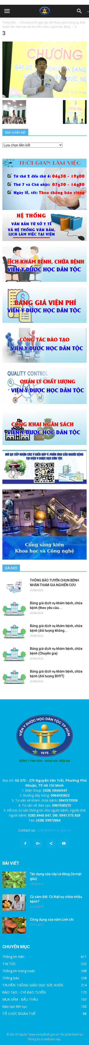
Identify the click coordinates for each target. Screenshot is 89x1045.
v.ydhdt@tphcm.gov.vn (54, 830)
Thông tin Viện (13, 956)
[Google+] (38, 843)
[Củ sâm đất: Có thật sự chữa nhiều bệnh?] (14, 902)
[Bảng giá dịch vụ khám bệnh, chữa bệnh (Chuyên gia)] (14, 654)
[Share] (51, 843)
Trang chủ (9, 22)
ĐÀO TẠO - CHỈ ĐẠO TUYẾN (24, 992)
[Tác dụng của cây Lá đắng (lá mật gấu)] (14, 880)
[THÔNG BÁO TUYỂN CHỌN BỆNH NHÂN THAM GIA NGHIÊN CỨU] (14, 586)
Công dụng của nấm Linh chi (52, 919)
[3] (44, 69)
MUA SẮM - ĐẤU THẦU (20, 999)
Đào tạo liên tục (14, 1006)
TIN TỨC (9, 963)
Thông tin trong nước (18, 971)
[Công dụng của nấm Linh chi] (14, 925)
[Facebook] (25, 843)
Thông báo (10, 978)
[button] (81, 11)
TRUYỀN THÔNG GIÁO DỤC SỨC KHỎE (32, 985)
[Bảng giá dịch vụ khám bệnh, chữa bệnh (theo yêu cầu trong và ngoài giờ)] (14, 609)
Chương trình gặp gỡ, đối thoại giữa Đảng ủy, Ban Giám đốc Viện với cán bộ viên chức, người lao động (43, 24)
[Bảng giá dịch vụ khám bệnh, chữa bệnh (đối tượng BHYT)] (14, 677)
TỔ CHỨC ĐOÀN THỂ (18, 1013)
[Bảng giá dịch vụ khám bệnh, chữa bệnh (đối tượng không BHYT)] (14, 631)
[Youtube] (64, 843)
